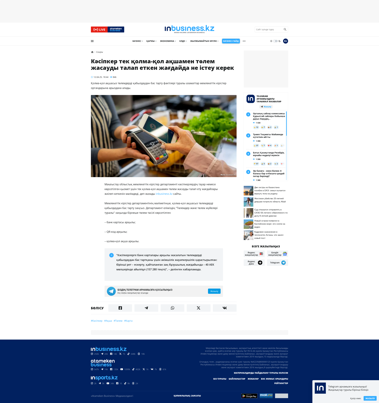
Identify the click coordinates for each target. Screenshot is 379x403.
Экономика (167, 41)
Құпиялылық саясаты (187, 395)
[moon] (279, 41)
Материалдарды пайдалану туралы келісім (261, 372)
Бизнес (137, 41)
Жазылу (370, 398)
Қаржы (150, 41)
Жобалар (253, 378)
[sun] (271, 41)
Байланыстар (237, 378)
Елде (182, 41)
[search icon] (285, 29)
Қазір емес (355, 398)
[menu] (92, 41)
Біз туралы (219, 378)
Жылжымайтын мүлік (203, 41)
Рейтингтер (281, 383)
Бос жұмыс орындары (274, 378)
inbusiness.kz (164, 193)
